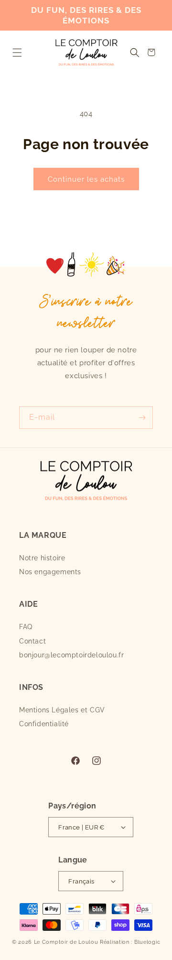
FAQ (25, 627)
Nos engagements (50, 572)
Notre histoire (42, 558)
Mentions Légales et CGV (62, 710)
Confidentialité (44, 724)
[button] (17, 52)
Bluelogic (147, 942)
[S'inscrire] (141, 417)
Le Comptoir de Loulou (66, 942)
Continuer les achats (86, 179)
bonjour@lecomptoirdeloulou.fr (71, 655)
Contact (32, 641)
